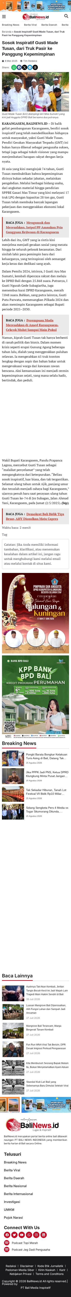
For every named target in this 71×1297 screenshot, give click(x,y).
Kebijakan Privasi (20, 1273)
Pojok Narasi (13, 1217)
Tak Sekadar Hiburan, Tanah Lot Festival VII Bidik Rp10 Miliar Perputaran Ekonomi (46, 793)
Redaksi (11, 1266)
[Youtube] (22, 1235)
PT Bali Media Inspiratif (35, 1287)
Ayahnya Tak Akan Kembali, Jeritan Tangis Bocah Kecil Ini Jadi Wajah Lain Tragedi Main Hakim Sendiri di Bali (47, 990)
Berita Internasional (18, 1194)
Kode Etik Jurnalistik (50, 1266)
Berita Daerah (49, 24)
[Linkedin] (43, 1235)
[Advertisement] (35, 420)
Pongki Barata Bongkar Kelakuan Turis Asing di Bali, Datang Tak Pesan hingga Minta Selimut (46, 758)
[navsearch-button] (66, 17)
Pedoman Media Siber (20, 1270)
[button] (14, 67)
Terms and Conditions (50, 1273)
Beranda (6, 31)
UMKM (9, 1210)
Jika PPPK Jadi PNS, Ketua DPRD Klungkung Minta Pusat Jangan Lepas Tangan (47, 776)
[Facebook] (7, 1235)
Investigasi (12, 1202)
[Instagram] (36, 1235)
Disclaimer (26, 1266)
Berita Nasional (15, 1186)
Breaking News (10, 24)
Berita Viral (30, 24)
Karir (62, 1270)
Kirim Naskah (46, 1270)
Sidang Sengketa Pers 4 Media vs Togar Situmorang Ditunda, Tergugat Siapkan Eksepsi (47, 811)
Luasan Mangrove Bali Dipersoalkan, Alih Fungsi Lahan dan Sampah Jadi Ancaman (46, 1009)
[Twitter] (14, 1235)
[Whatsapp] (29, 1235)
